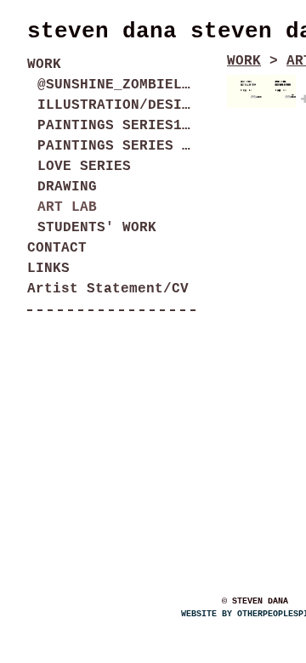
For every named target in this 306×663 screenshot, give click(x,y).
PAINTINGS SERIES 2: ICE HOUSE (117, 146)
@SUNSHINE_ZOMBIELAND (117, 85)
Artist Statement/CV (108, 289)
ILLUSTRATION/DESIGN (117, 105)
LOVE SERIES (84, 166)
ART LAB (67, 207)
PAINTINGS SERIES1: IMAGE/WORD (117, 125)
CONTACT (57, 248)
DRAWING (67, 187)
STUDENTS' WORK (96, 227)
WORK (44, 64)
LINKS (48, 268)
